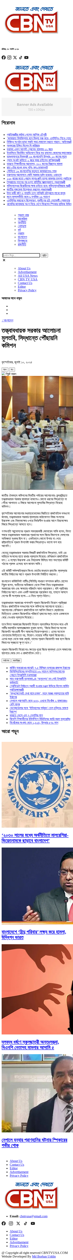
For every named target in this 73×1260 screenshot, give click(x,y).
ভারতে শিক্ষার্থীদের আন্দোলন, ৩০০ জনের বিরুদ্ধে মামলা (28, 164)
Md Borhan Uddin (44, 1256)
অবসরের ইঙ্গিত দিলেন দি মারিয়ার (17, 145)
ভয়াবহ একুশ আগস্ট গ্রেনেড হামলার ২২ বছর (23, 149)
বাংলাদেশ (22, 237)
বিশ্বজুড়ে (22, 240)
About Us (24, 268)
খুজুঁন (44, 255)
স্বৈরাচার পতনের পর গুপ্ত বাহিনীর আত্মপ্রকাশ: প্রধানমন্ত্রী (30, 182)
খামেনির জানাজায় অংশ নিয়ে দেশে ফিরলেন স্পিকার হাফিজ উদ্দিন (33, 204)
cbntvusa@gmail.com (33, 1216)
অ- (12, 369)
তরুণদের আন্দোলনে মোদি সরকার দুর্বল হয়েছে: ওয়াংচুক (28, 175)
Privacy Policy (27, 290)
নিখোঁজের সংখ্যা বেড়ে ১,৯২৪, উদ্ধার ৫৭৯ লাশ (34, 722)
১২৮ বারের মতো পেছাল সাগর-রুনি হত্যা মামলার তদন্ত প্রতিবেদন (34, 178)
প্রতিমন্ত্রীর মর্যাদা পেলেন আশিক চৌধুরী (21, 134)
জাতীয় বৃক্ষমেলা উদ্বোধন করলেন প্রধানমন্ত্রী (23, 189)
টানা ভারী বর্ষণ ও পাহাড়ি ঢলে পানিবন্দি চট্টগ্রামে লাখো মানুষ (30, 193)
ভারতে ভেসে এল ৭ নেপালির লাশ (26, 715)
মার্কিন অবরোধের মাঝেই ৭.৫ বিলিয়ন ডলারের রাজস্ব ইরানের (40, 668)
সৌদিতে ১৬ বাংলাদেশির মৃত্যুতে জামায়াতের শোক (25, 171)
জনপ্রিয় (16, 660)
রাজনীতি (22, 244)
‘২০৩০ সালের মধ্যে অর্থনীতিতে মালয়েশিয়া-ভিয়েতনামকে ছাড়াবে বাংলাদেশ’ (35, 837)
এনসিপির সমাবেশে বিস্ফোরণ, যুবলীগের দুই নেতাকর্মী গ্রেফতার (32, 200)
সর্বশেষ (6, 660)
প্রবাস (21, 233)
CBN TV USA (28, 279)
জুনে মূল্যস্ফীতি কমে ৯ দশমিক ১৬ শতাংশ (22, 197)
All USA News (28, 275)
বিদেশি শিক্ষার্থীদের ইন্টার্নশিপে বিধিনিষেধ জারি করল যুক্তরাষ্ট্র (40, 719)
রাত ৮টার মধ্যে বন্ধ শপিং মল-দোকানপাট (21, 167)
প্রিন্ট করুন (10, 374)
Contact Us (25, 283)
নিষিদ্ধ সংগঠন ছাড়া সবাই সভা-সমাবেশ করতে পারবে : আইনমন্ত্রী (33, 142)
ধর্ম (19, 229)
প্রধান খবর (23, 215)
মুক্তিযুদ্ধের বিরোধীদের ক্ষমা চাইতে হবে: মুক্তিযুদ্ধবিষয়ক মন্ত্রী (32, 186)
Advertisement (27, 272)
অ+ (5, 369)
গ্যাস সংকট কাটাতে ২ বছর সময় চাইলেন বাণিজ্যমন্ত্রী (27, 160)
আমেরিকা (22, 218)
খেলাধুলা (22, 226)
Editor (22, 286)
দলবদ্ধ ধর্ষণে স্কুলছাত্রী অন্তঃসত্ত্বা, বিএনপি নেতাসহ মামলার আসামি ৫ (30, 1044)
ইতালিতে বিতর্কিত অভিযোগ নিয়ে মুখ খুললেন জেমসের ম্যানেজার (33, 153)
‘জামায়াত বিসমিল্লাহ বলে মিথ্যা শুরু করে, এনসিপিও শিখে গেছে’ (33, 138)
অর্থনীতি (22, 222)
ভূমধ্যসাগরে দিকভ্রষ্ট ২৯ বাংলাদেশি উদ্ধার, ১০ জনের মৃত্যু (31, 156)
